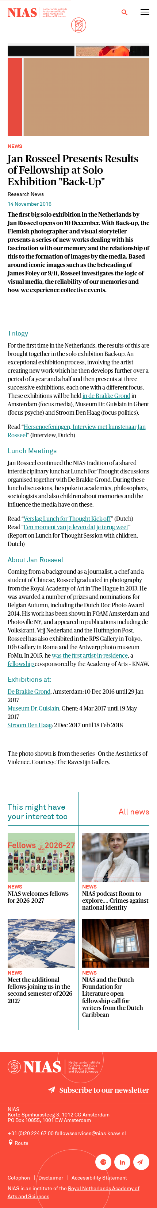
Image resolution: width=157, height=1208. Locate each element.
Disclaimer (50, 1178)
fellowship (21, 664)
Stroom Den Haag (30, 725)
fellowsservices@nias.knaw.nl (90, 1134)
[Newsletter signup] (141, 1162)
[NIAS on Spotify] (103, 1162)
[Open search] (124, 12)
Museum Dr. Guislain (33, 709)
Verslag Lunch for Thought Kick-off (67, 519)
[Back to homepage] (37, 12)
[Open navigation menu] (145, 12)
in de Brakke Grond (106, 396)
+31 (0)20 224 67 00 (31, 1134)
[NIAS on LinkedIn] (122, 1162)
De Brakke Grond (29, 692)
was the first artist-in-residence (90, 656)
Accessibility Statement (99, 1178)
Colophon (19, 1178)
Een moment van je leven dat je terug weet (76, 527)
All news (134, 812)
